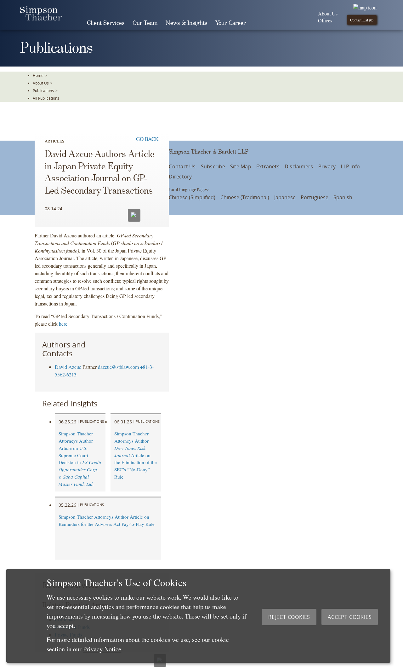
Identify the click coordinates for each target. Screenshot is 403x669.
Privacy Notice (102, 649)
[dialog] (198, 616)
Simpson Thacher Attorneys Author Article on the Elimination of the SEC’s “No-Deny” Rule (135, 455)
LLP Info (350, 166)
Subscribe (213, 166)
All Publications (46, 98)
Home (38, 75)
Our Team (145, 23)
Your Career (230, 23)
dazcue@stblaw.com (118, 367)
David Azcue (68, 367)
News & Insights (186, 23)
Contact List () (361, 19)
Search (259, 23)
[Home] (41, 18)
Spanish (342, 197)
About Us (328, 13)
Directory (180, 176)
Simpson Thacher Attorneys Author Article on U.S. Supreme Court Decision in (80, 458)
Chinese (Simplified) (192, 197)
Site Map (240, 166)
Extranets (268, 166)
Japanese (285, 197)
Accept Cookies (350, 617)
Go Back (147, 139)
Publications (43, 90)
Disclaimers (299, 166)
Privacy (327, 166)
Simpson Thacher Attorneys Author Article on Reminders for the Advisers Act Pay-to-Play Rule (107, 520)
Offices (325, 20)
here (63, 323)
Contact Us (182, 166)
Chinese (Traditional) (244, 197)
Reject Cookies (289, 617)
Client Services (105, 23)
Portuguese (314, 197)
